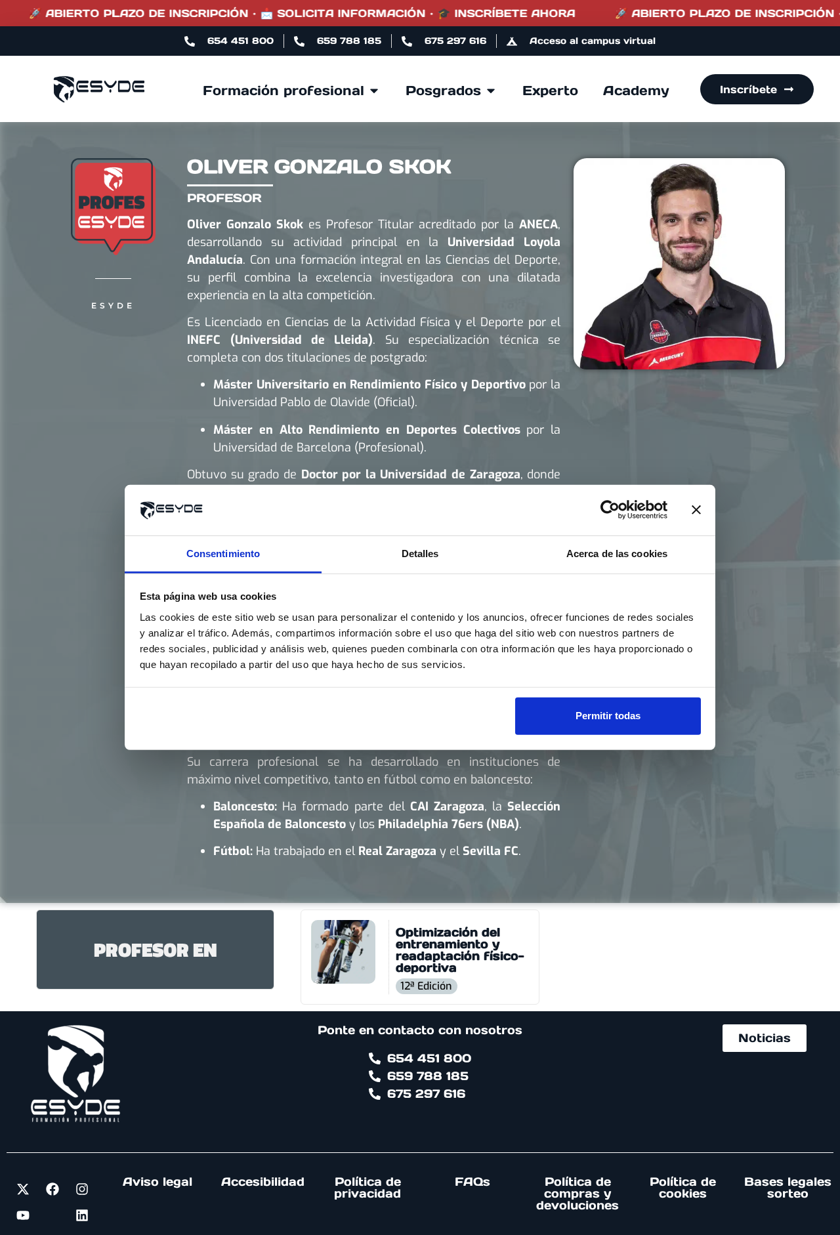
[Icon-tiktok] (52, 1215)
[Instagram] (82, 1189)
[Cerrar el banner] (696, 509)
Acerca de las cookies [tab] (616, 553)
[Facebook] (52, 1189)
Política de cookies (683, 1187)
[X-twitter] (23, 1189)
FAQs (472, 1181)
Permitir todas (608, 715)
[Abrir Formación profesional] (374, 90)
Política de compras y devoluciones (577, 1193)
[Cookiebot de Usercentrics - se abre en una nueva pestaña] (610, 510)
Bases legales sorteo (787, 1187)
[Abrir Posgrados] (490, 90)
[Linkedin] (82, 1215)
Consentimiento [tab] (223, 553)
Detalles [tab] (420, 553)
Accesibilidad (262, 1181)
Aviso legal (157, 1181)
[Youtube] (23, 1215)
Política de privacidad (367, 1187)
